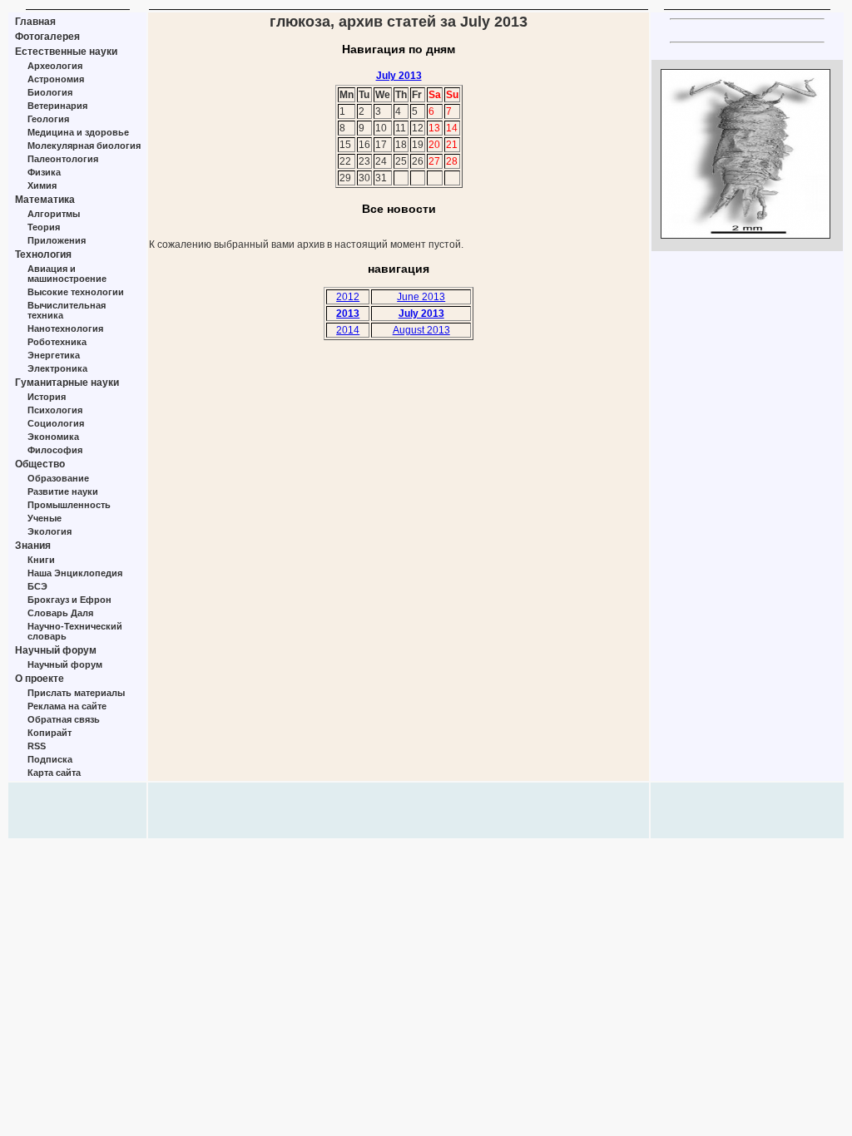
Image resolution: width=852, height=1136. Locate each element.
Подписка (49, 759)
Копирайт (49, 733)
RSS (36, 746)
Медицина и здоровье (78, 132)
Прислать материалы (76, 693)
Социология (55, 423)
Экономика (53, 437)
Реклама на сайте (66, 706)
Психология (54, 410)
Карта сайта (54, 773)
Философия (54, 450)
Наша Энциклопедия (74, 573)
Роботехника (57, 342)
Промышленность (69, 505)
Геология (48, 119)
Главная (35, 21)
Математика (45, 199)
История (46, 397)
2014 (347, 330)
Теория (43, 227)
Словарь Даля (60, 613)
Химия (42, 185)
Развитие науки (62, 491)
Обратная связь (63, 719)
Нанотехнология (65, 328)
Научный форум (56, 650)
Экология (49, 531)
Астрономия (55, 79)
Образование (58, 478)
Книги (41, 560)
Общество (40, 464)
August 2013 (421, 330)
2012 (347, 297)
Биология (49, 92)
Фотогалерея (47, 36)
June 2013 (421, 297)
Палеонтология (62, 159)
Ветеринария (57, 106)
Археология (54, 66)
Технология (43, 254)
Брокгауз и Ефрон (69, 600)
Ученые (44, 518)
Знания (33, 545)
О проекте (39, 678)
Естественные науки (66, 51)
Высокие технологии (75, 292)
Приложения (56, 240)
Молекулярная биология (84, 146)
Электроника (57, 368)
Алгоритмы (53, 214)
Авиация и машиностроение (66, 274)
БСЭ (37, 586)
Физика (44, 172)
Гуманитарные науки (67, 382)
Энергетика (53, 355)
